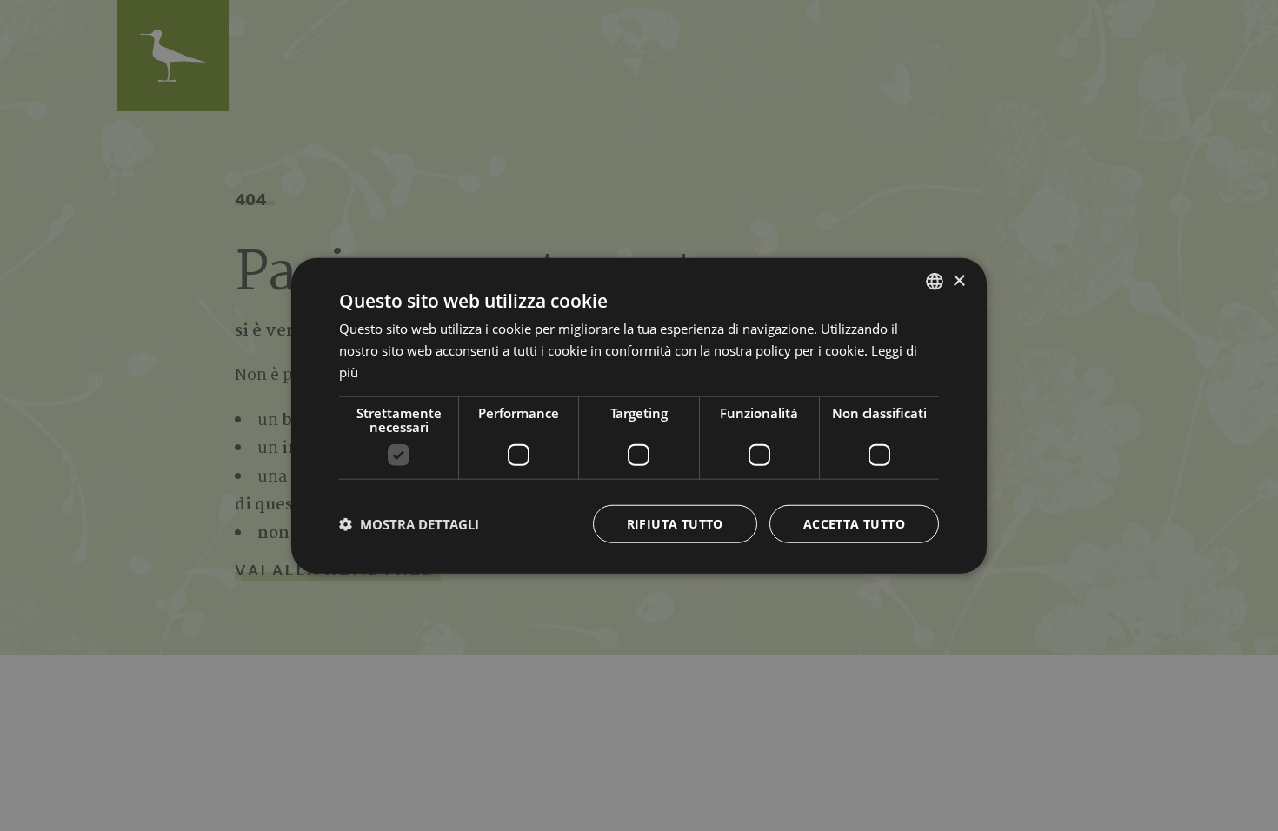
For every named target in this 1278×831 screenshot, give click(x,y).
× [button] (958, 280)
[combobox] (934, 281)
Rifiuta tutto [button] (675, 523)
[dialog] (639, 416)
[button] (409, 523)
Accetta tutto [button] (854, 523)
